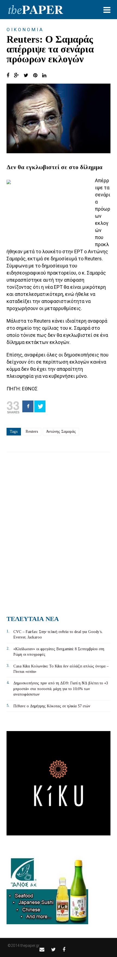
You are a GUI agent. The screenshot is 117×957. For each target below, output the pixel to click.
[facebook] (64, 949)
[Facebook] (27, 406)
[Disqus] (58, 531)
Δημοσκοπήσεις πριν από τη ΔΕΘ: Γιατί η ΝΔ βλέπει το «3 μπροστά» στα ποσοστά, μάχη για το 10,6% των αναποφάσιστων (60, 688)
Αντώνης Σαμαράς (61, 431)
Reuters (32, 431)
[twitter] (53, 949)
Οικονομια (25, 29)
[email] (41, 949)
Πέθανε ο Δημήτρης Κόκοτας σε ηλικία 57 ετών (51, 706)
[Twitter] (39, 406)
